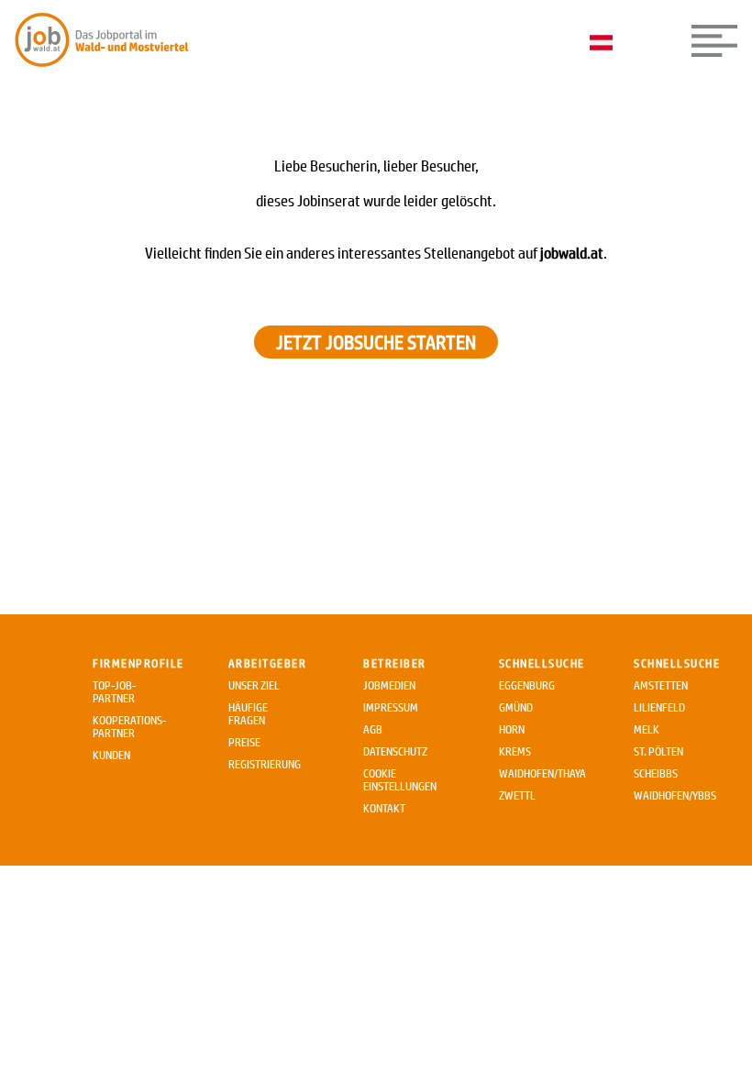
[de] (605, 44)
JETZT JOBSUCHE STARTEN (376, 342)
